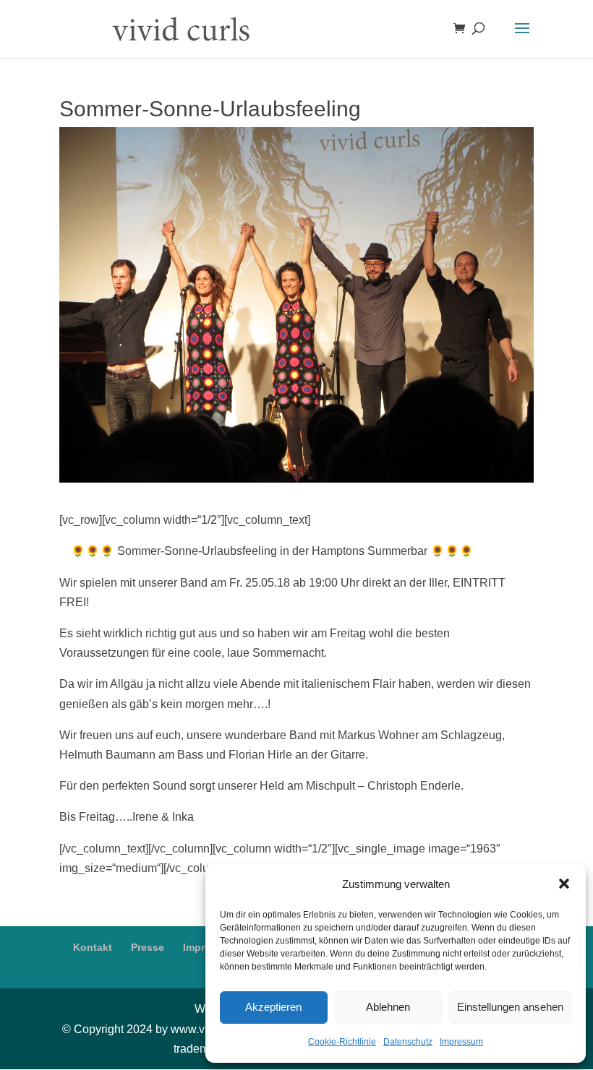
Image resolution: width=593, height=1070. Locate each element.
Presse (147, 947)
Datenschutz (407, 1042)
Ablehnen (388, 1007)
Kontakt (92, 947)
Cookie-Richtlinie (342, 1042)
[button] (564, 883)
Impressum (461, 1042)
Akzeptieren (273, 1007)
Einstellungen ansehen (510, 1007)
